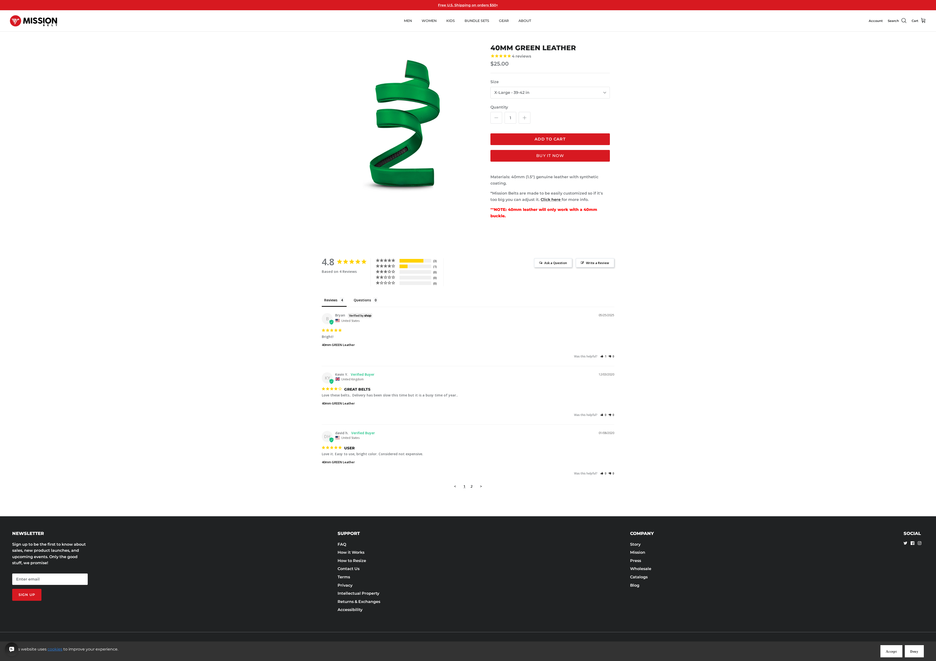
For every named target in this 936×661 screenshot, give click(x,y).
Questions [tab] (362, 300)
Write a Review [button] (597, 263)
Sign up (27, 594)
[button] (603, 356)
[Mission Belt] (33, 21)
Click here (551, 199)
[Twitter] (905, 543)
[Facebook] (912, 543)
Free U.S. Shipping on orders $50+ (468, 5)
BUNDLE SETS (477, 21)
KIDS (450, 21)
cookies (55, 649)
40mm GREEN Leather (338, 345)
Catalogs (639, 577)
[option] (403, 120)
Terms (344, 577)
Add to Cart (550, 139)
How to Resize (352, 560)
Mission (637, 552)
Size (494, 81)
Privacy (345, 585)
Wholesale (640, 568)
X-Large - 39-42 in (511, 92)
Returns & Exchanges (359, 601)
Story (635, 544)
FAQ (342, 544)
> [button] (481, 486)
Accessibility (350, 609)
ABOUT (524, 21)
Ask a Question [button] (555, 263)
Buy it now (550, 155)
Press (635, 560)
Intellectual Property (358, 593)
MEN (408, 21)
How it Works (351, 552)
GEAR (504, 21)
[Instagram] (919, 543)
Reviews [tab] (330, 300)
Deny (914, 651)
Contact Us (349, 568)
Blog (634, 585)
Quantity (499, 107)
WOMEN (429, 21)
